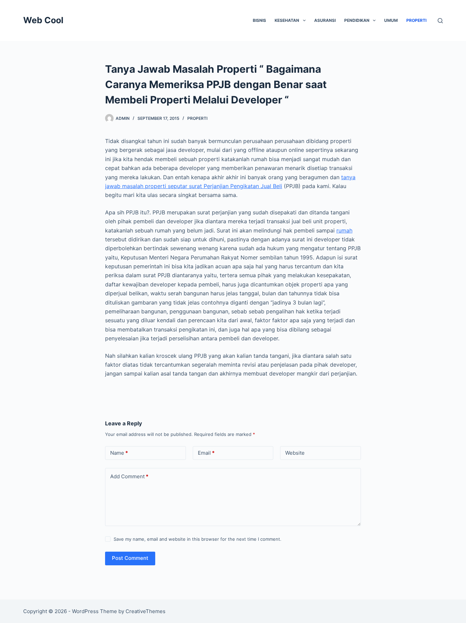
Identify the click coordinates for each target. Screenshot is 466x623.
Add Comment (129, 476)
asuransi (325, 20)
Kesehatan (287, 20)
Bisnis (259, 20)
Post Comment (130, 558)
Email (206, 453)
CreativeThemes (145, 611)
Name (119, 453)
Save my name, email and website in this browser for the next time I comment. (197, 539)
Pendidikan (356, 20)
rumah (344, 230)
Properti (416, 20)
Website (295, 453)
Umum (391, 20)
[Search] (440, 20)
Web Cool (43, 20)
